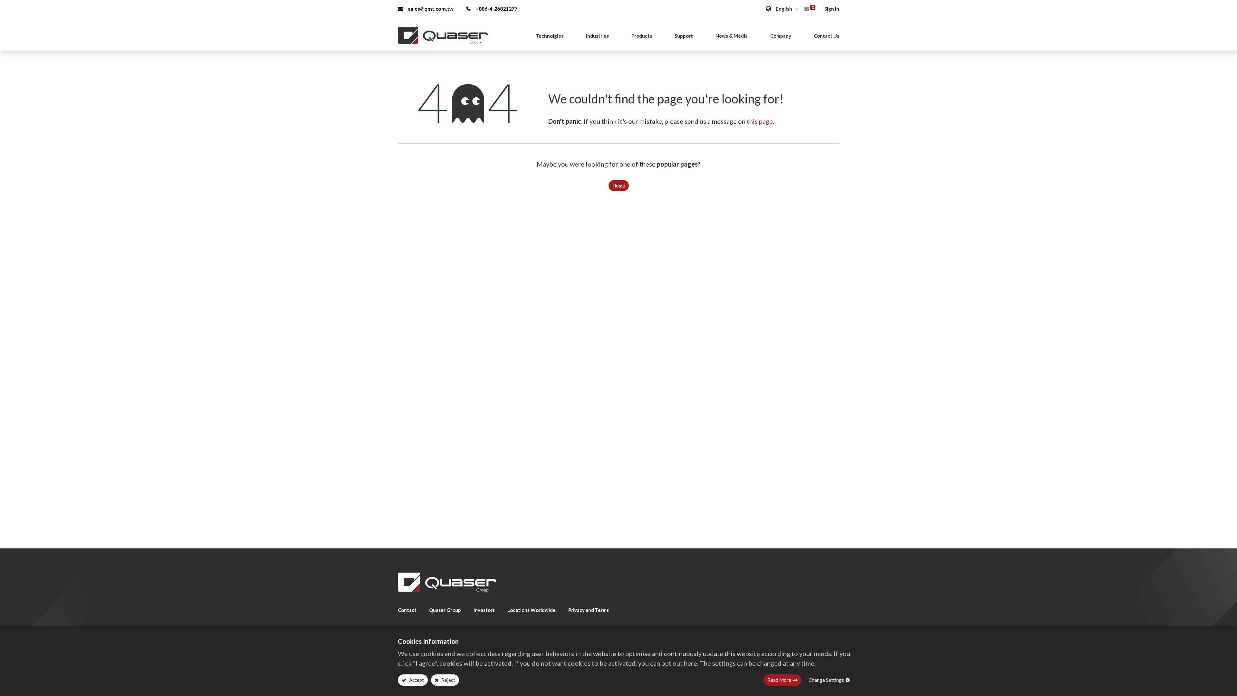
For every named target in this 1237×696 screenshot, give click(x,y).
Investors (484, 610)
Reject (447, 680)
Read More (779, 680)
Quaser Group (445, 610)
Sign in (831, 9)
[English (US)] (783, 9)
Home (618, 185)
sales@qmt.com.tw (431, 8)
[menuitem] (826, 36)
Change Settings (826, 680)
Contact (407, 610)
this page (760, 121)
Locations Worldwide (531, 610)
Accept (416, 680)
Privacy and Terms (588, 610)
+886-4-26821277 (496, 8)
